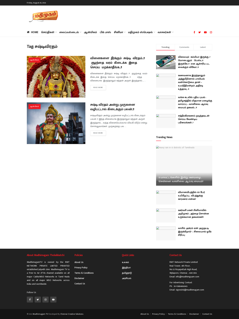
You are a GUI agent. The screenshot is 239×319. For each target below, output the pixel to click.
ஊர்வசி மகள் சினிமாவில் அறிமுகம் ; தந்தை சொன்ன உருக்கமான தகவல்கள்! (193, 213)
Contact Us (79, 283)
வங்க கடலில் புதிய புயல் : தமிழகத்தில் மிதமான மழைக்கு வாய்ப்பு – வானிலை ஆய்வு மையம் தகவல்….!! (195, 102)
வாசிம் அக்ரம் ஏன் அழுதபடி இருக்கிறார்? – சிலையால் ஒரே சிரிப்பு (195, 231)
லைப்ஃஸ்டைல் (69, 32)
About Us (78, 262)
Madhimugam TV (40, 314)
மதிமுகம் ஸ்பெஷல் (140, 32)
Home (34, 32)
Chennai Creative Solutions (71, 314)
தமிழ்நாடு (127, 273)
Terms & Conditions (84, 273)
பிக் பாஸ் (105, 32)
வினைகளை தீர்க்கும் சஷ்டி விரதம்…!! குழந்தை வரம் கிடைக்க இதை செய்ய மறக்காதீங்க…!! (118, 62)
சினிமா (118, 32)
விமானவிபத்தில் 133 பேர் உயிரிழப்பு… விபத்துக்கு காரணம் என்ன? (191, 195)
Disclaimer (79, 278)
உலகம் (125, 262)
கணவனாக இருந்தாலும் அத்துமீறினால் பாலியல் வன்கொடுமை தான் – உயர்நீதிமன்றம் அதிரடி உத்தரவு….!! (191, 82)
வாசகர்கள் (164, 32)
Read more (98, 87)
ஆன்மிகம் (90, 32)
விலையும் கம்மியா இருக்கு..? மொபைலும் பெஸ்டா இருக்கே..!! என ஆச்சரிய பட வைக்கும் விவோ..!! (194, 62)
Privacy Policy (80, 267)
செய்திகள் (47, 32)
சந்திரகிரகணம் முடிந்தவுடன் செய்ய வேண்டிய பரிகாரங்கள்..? (193, 119)
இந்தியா (126, 267)
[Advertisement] (153, 16)
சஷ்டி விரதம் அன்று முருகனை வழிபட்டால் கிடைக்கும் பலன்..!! (112, 107)
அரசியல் (126, 278)
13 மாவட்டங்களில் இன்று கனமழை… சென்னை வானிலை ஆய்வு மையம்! (181, 179)
